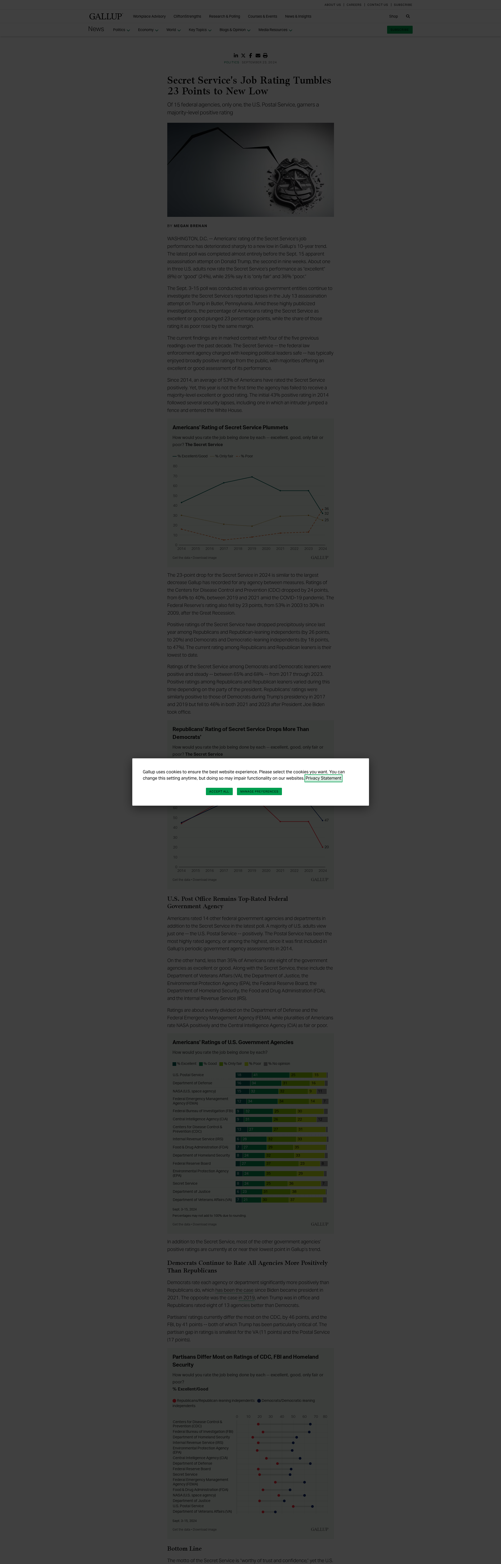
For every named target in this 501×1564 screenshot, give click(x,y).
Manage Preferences (259, 791)
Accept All (219, 791)
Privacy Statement (323, 778)
